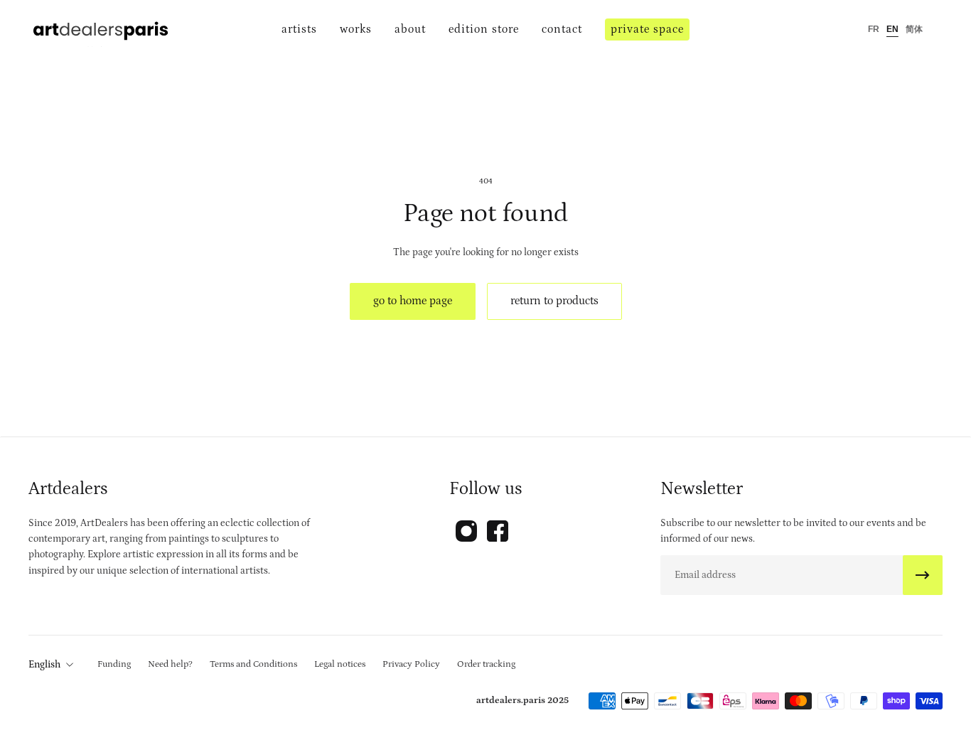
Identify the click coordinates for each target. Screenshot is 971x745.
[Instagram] (466, 531)
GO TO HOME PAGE (412, 300)
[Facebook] (497, 531)
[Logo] (100, 29)
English (44, 664)
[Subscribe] (923, 575)
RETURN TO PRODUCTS (554, 300)
